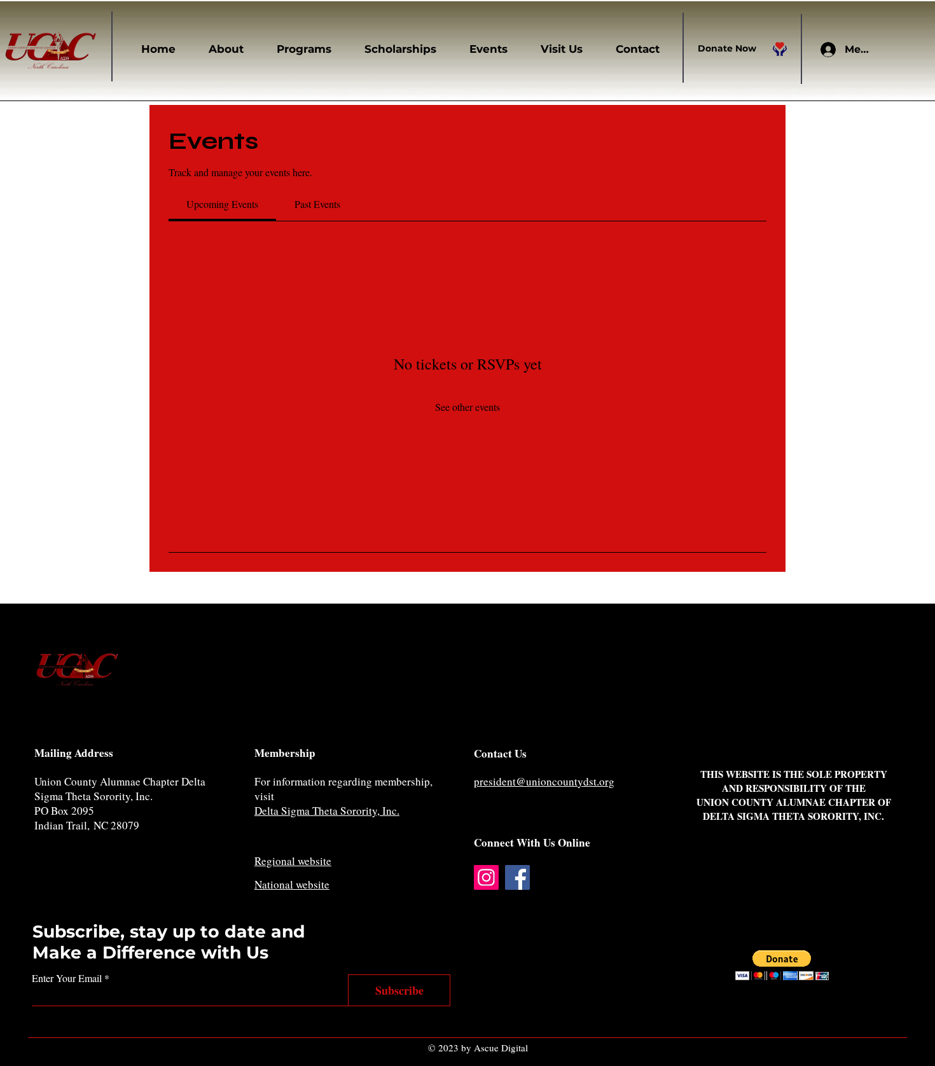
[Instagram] (486, 877)
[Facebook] (517, 877)
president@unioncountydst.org (544, 781)
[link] (222, 204)
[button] (219, 49)
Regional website (292, 861)
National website (291, 884)
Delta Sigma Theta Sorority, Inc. (326, 810)
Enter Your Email (67, 978)
